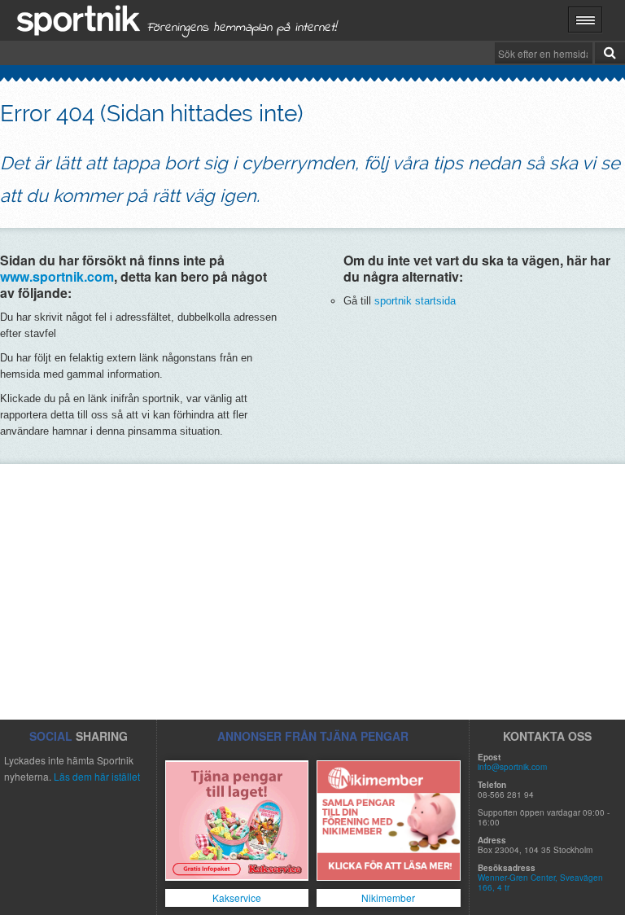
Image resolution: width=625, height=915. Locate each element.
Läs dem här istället (97, 776)
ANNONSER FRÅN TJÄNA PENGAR (313, 736)
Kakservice (236, 897)
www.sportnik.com (57, 276)
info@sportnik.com (512, 767)
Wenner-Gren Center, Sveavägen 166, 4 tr (540, 882)
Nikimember (388, 897)
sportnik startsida (415, 301)
